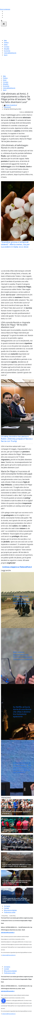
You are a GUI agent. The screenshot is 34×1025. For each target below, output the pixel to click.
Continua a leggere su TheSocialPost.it (17, 567)
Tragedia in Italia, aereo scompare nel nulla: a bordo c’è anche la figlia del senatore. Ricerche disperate (16, 882)
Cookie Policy (12, 915)
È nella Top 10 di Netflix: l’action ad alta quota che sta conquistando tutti (21, 600)
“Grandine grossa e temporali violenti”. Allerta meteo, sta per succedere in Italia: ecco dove (15, 244)
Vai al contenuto (5, 9)
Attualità (6, 49)
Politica (6, 42)
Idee (5, 40)
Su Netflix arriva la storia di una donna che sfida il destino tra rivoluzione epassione (22, 712)
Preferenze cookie (9, 912)
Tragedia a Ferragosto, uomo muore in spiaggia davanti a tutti (15, 830)
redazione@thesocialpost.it (8, 955)
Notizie (4, 810)
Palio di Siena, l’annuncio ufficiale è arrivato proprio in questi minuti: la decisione (16, 865)
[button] (3, 1001)
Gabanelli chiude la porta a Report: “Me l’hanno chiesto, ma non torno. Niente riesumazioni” (22, 767)
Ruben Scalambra (11, 105)
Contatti (6, 908)
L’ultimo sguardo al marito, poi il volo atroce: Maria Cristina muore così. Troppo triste (16, 900)
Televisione (7, 107)
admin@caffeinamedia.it (7, 932)
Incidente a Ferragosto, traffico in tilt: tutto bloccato (16, 847)
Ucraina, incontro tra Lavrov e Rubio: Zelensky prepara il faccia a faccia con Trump (16, 438)
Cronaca (6, 47)
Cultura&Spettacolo (10, 53)
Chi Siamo (7, 906)
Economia (7, 51)
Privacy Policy (5, 915)
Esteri (6, 44)
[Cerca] (1, 20)
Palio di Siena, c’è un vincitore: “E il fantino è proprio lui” (16, 812)
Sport (5, 55)
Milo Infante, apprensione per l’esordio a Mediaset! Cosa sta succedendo (23, 656)
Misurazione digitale (10, 910)
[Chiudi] (3, 24)
